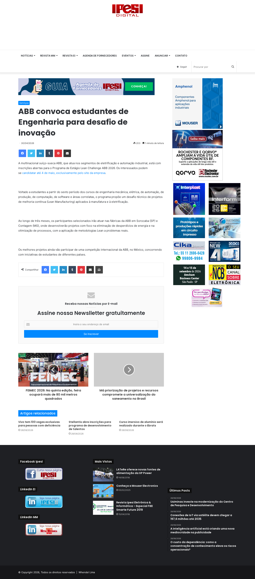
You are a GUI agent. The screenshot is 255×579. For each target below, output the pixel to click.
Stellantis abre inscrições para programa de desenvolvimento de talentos (90, 425)
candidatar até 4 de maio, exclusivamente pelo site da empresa (63, 173)
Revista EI (69, 55)
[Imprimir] (99, 269)
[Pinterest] (58, 153)
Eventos (127, 55)
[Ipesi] (127, 9)
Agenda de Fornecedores (100, 55)
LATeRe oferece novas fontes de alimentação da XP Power (138, 471)
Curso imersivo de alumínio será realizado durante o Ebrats (141, 423)
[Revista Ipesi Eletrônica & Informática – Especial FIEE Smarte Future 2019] (103, 508)
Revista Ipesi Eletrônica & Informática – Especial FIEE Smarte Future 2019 (134, 506)
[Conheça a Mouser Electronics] (103, 491)
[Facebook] (22, 153)
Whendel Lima (87, 572)
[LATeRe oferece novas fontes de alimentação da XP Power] (103, 474)
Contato (181, 55)
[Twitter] (31, 153)
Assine (145, 55)
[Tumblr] (49, 153)
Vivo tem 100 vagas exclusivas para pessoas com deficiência (39, 423)
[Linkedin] (40, 153)
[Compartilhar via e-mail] (67, 153)
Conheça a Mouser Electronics (137, 486)
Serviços (24, 102)
